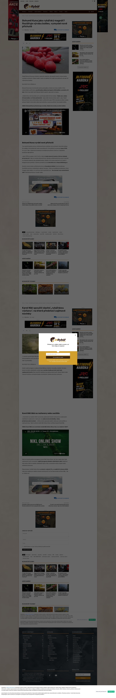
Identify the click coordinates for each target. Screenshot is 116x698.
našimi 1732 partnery (10, 687)
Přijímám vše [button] (111, 691)
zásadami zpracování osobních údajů (59, 361)
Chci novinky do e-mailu (58, 357)
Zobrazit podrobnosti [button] (101, 691)
